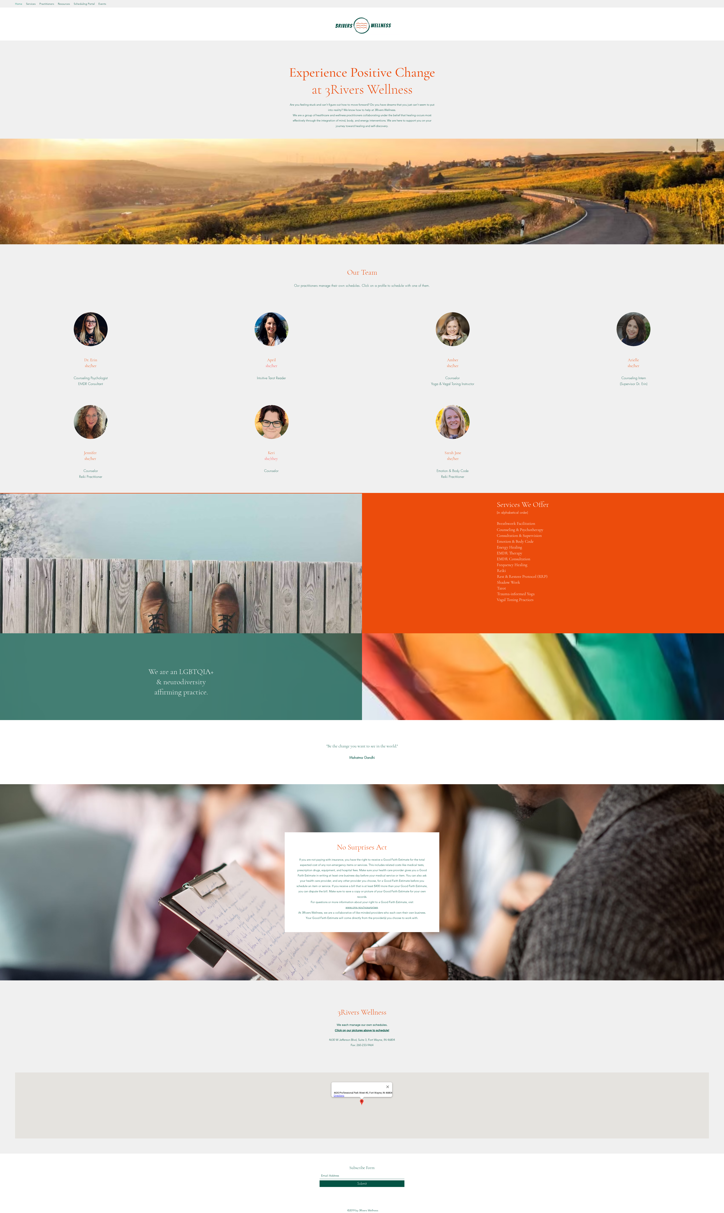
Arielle (633, 359)
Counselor (452, 378)
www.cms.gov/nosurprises (362, 907)
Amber (452, 359)
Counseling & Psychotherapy (520, 529)
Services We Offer (523, 504)
